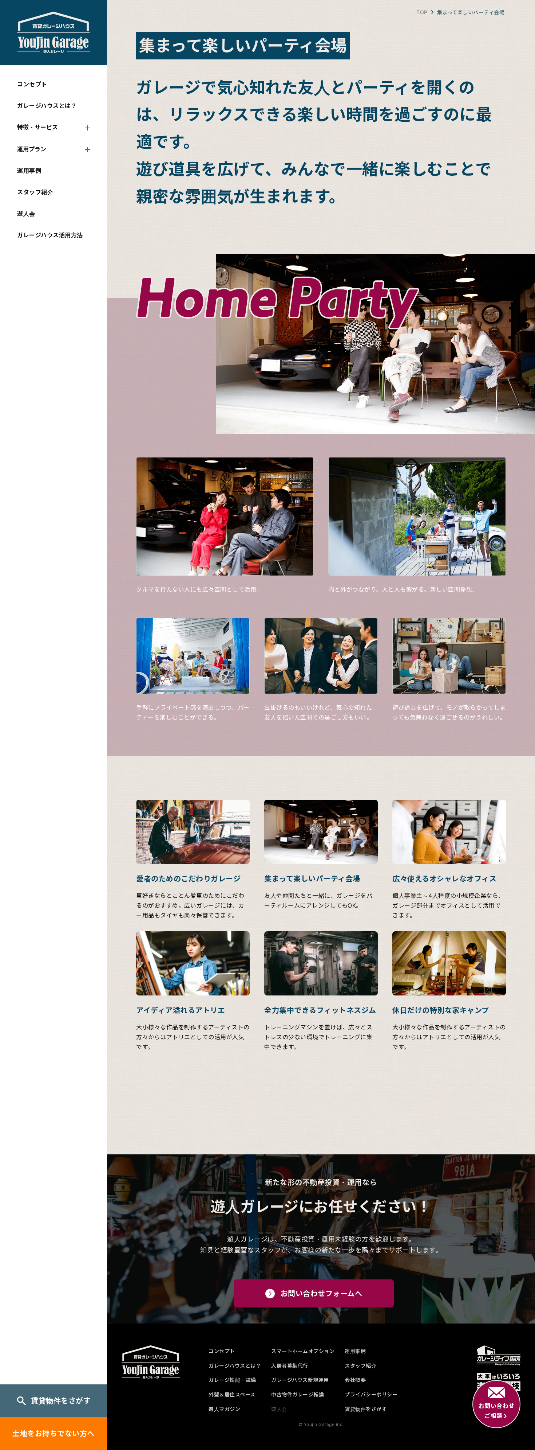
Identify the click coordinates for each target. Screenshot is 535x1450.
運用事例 (29, 170)
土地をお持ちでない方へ (53, 1433)
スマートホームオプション (302, 1351)
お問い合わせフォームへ (321, 1293)
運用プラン (31, 149)
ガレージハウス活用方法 (50, 235)
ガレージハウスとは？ (47, 105)
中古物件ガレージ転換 (297, 1394)
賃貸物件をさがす (61, 1400)
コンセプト (32, 84)
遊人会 (26, 213)
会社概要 (355, 1380)
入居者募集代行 (289, 1366)
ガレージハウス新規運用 (300, 1380)
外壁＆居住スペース (232, 1394)
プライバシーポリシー (371, 1394)
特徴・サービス (37, 127)
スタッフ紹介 (35, 192)
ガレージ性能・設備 (232, 1380)
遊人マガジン (224, 1409)
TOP (422, 12)
